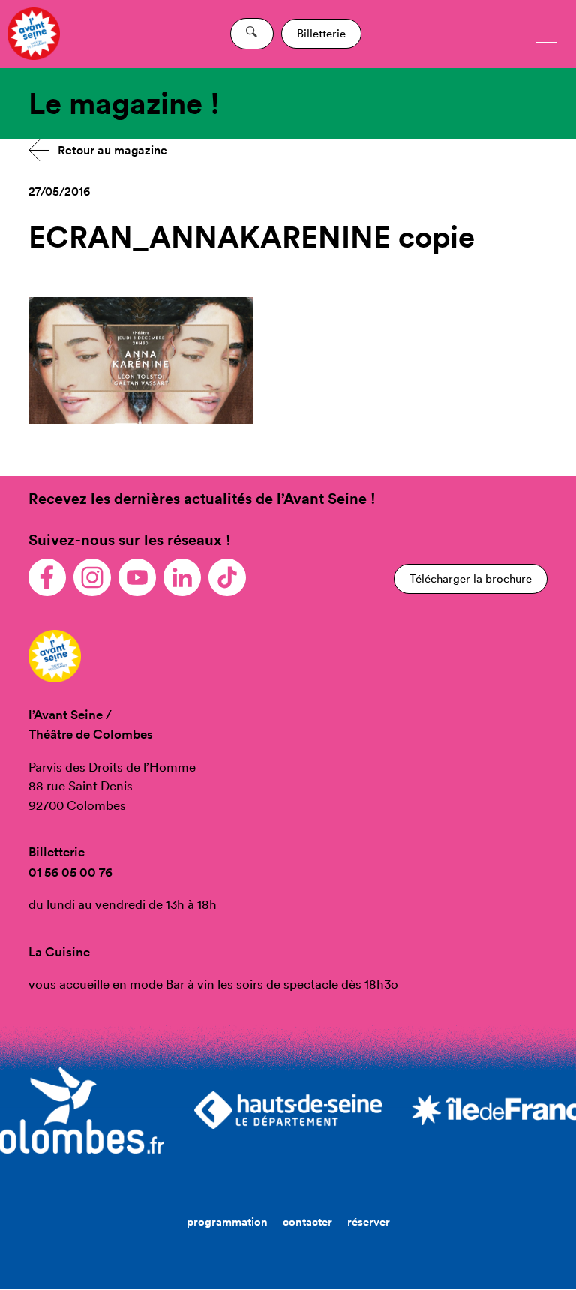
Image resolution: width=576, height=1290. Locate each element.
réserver (368, 1221)
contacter (307, 1221)
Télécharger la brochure (471, 579)
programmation (227, 1221)
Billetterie (321, 33)
